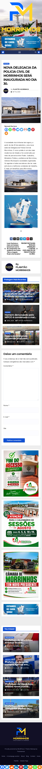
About (23, 756)
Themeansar (21, 751)
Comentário (8, 366)
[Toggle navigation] (19, 52)
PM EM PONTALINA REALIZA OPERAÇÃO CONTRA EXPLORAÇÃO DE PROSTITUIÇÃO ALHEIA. (28, 248)
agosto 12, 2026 (13, 690)
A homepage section (13, 756)
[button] (35, 52)
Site (4, 428)
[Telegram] (17, 129)
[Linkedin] (29, 129)
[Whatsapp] (10, 129)
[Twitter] (21, 129)
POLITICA (7, 659)
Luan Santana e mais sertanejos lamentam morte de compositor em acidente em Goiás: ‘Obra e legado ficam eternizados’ (14, 248)
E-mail (6, 417)
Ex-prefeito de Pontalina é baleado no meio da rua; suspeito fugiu (20, 296)
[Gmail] (25, 129)
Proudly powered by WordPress (15, 749)
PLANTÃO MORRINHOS (21, 89)
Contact (32, 756)
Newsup (32, 749)
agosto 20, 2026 (13, 646)
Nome (6, 405)
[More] (6, 133)
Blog (27, 756)
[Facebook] (6, 129)
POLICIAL (6, 63)
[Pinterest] (33, 129)
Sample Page (24, 761)
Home (3, 756)
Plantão (16, 761)
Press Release (9, 637)
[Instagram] (14, 129)
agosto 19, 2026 (13, 668)
